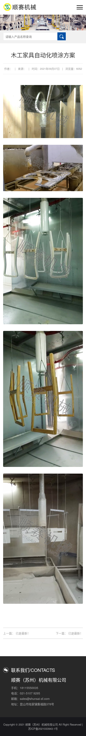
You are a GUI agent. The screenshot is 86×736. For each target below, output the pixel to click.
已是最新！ (23, 633)
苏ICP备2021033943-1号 (43, 729)
